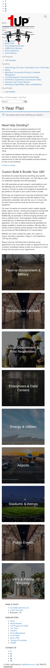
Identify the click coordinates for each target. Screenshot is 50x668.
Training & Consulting (18, 640)
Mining (7, 70)
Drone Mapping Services (14, 46)
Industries (5, 64)
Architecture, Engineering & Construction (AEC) (23, 79)
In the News (14, 635)
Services (5, 37)
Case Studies (7, 88)
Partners (13, 630)
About (4, 23)
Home (2, 97)
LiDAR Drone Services (13, 48)
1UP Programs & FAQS (19, 626)
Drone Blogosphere (17, 633)
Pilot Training (10, 41)
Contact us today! (8, 165)
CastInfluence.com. (28, 664)
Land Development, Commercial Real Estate (22, 77)
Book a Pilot (9, 43)
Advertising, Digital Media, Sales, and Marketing (23, 84)
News (7, 26)
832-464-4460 (17, 610)
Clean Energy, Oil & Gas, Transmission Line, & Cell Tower (27, 67)
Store (4, 30)
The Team (14, 628)
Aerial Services (16, 623)
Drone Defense (11, 53)
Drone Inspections (12, 50)
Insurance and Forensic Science (17, 82)
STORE (13, 642)
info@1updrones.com (20, 607)
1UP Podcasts (7, 56)
